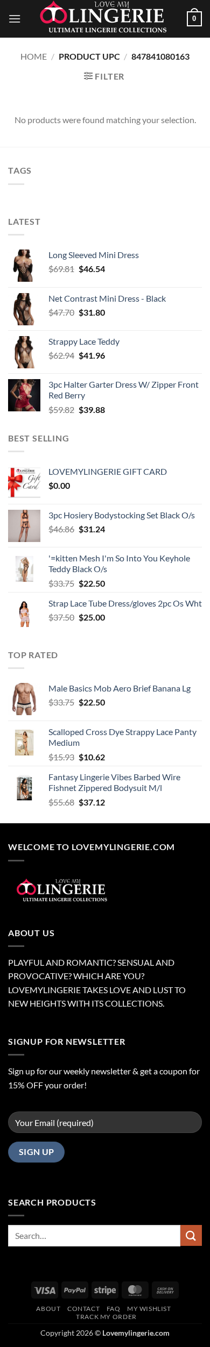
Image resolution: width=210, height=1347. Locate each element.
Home (33, 56)
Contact (83, 1309)
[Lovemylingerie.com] (105, 19)
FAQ (114, 1309)
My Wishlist (149, 1309)
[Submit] (191, 1235)
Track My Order (106, 1317)
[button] (14, 18)
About (48, 1309)
